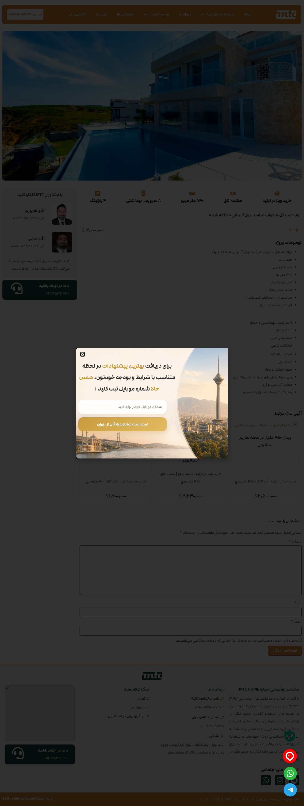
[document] (152, 403)
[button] (82, 354)
